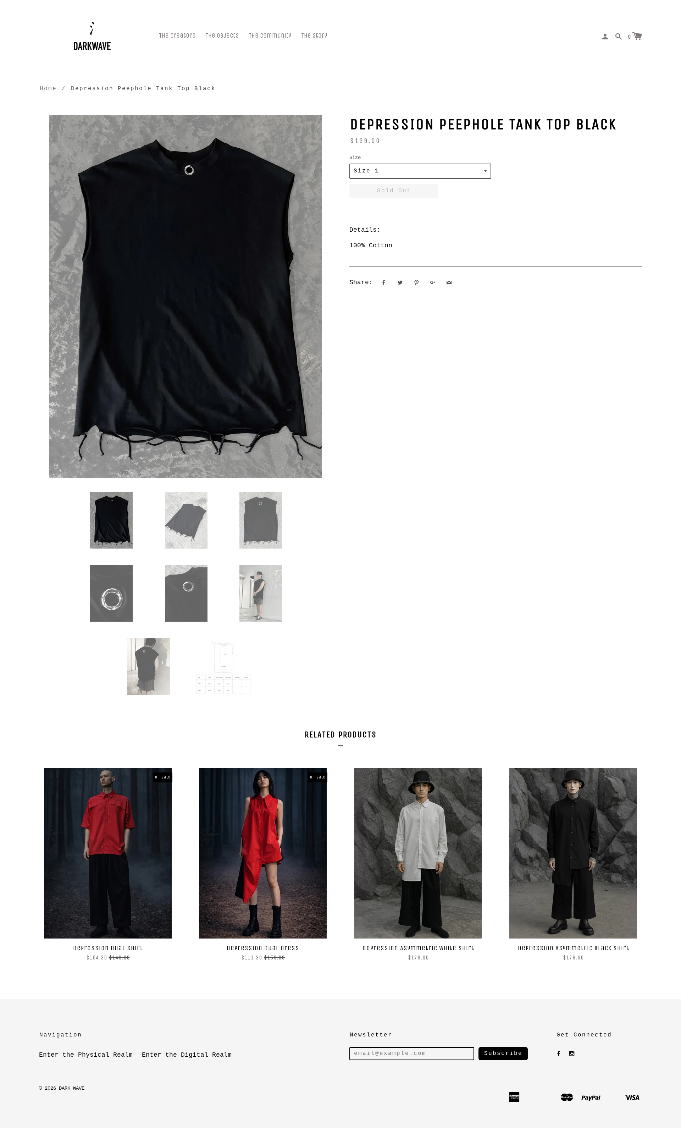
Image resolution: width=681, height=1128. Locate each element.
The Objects (222, 35)
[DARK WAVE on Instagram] (571, 1054)
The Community (270, 35)
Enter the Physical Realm (86, 1054)
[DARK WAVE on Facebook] (558, 1054)
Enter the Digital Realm (187, 1054)
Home (48, 89)
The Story (314, 35)
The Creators (177, 35)
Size (355, 157)
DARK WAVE (71, 1088)
